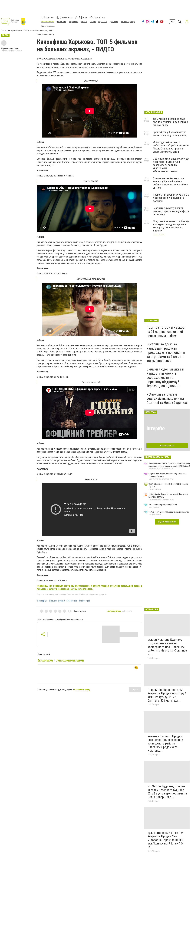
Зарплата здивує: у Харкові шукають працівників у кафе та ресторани (171, 211)
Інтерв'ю (155, 428)
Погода (93, 22)
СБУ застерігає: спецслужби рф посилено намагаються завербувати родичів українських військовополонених (171, 165)
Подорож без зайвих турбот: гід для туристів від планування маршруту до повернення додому (171, 226)
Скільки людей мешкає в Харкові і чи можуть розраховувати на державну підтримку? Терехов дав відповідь (165, 377)
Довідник (66, 17)
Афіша (83, 17)
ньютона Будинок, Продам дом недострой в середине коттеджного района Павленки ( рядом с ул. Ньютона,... (165, 743)
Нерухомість (73, 22)
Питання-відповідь (128, 22)
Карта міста (102, 22)
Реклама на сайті (47, 22)
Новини (49, 17)
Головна (3, 31)
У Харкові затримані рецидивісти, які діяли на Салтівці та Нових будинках (167, 398)
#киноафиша (42, 601)
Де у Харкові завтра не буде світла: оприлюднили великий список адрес (170, 122)
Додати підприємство (167, 521)
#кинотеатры (84, 601)
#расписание (71, 601)
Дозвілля (99, 17)
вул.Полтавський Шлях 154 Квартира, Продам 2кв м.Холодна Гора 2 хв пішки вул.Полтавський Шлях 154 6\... (165, 840)
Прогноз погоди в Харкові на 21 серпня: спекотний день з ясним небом (165, 331)
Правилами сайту (82, 689)
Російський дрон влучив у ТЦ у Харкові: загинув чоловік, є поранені (171, 197)
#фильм (61, 601)
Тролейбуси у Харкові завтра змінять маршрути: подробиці (170, 134)
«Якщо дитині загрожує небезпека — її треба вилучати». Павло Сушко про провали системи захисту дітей (171, 147)
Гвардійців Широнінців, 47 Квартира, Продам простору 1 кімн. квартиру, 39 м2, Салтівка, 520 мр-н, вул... (166, 695)
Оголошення (61, 22)
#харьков (53, 601)
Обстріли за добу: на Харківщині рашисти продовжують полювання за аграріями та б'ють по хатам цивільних (165, 352)
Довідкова (114, 22)
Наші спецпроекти (48, 26)
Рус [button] (172, 21)
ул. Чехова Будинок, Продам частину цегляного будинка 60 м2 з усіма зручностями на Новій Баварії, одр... (167, 791)
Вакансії (84, 22)
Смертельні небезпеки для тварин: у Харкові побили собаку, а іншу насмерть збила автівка (170, 183)
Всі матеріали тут (167, 445)
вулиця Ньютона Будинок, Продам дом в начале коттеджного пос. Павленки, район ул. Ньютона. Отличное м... (167, 647)
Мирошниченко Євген (9, 48)
